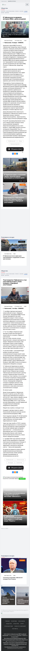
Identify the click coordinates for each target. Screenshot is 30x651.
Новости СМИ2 (4, 528)
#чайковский (11, 141)
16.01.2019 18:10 (8, 490)
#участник (19, 462)
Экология (3, 11)
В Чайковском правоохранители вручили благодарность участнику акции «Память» (13, 518)
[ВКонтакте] (13, 154)
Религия (17, 11)
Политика (14, 621)
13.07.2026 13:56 (7, 253)
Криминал (22, 160)
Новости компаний (20, 626)
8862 (15, 171)
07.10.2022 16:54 (8, 194)
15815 (15, 194)
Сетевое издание (13, 635)
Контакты (15, 628)
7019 (15, 490)
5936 (14, 575)
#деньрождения (15, 144)
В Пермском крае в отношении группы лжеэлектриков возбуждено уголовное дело (15, 176)
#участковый (20, 459)
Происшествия (8, 626)
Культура (16, 623)
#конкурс (10, 462)
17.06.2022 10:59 (8, 513)
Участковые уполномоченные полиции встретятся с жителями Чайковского (14, 494)
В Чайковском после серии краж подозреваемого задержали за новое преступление (14, 257)
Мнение (2, 12)
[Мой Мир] (17, 154)
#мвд (20, 141)
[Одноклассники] (15, 154)
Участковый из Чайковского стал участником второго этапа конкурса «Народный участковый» (14, 200)
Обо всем (21, 11)
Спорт (22, 623)
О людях (25, 11)
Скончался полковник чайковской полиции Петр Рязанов (12, 578)
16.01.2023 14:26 (18, 40)
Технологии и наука (10, 11)
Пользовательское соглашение (15, 641)
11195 (15, 513)
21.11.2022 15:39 (8, 171)
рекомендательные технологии (14, 648)
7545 (14, 253)
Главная (7, 621)
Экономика (21, 621)
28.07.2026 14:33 (7, 575)
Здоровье (7, 12)
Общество (22, 478)
